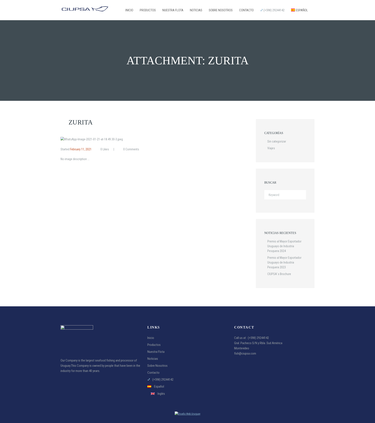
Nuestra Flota (155, 352)
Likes (104, 149)
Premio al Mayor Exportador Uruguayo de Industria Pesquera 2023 (284, 262)
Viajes (271, 148)
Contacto (153, 373)
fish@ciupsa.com (245, 353)
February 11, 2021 (81, 149)
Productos (154, 345)
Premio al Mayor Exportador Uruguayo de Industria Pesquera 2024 (284, 246)
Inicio (150, 338)
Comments (131, 149)
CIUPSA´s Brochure (279, 274)
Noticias (152, 359)
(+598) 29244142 (258, 338)
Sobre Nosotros (157, 366)
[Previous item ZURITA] (102, 139)
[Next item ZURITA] (186, 139)
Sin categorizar (276, 141)
